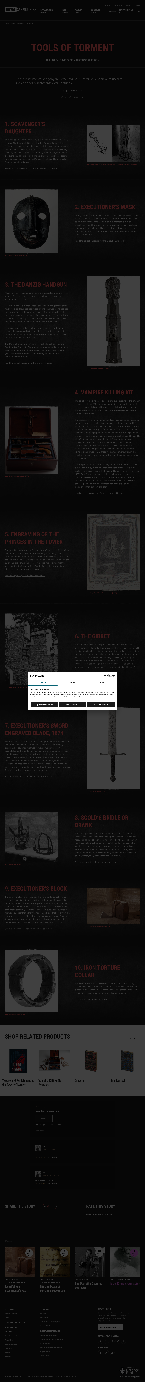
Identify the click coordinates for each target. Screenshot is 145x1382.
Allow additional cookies (100, 705)
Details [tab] (72, 682)
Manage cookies (71, 705)
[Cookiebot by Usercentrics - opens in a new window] (106, 675)
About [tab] (102, 682)
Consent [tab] (43, 682)
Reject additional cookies (44, 705)
